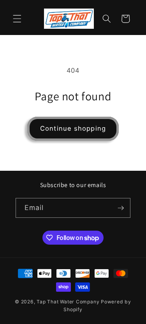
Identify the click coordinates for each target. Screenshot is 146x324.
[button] (17, 18)
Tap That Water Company (68, 302)
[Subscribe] (120, 208)
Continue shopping (73, 128)
